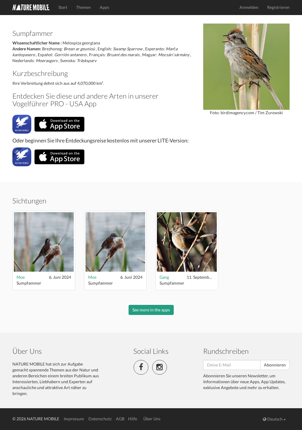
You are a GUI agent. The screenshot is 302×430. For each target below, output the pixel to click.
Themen (83, 7)
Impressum (74, 418)
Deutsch (274, 418)
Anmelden (248, 7)
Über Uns (151, 418)
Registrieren (278, 7)
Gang (164, 277)
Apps (104, 7)
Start (62, 7)
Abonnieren (275, 364)
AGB (120, 418)
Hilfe (132, 418)
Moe (21, 277)
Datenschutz (99, 418)
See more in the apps (151, 309)
